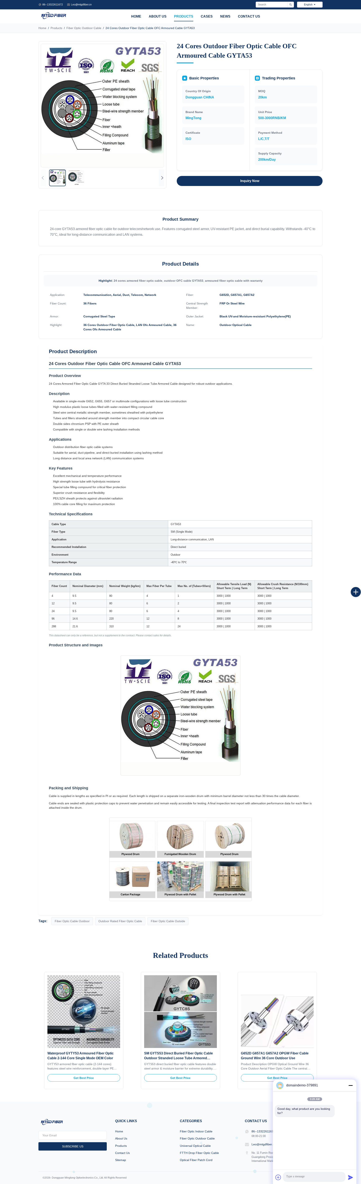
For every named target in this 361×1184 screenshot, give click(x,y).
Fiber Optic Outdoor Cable (83, 28)
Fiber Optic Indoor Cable (196, 1131)
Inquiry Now (249, 181)
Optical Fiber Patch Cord (196, 1160)
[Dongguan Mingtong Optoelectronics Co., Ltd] (53, 18)
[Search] (290, 4)
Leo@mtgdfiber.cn (81, 4)
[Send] (350, 1177)
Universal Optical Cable (195, 1145)
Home (136, 16)
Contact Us (249, 16)
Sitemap (120, 1160)
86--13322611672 (52, 4)
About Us (158, 16)
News (225, 16)
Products (183, 16)
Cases (207, 16)
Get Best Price (84, 1078)
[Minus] (350, 1085)
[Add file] (278, 1177)
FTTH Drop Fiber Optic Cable (199, 1153)
